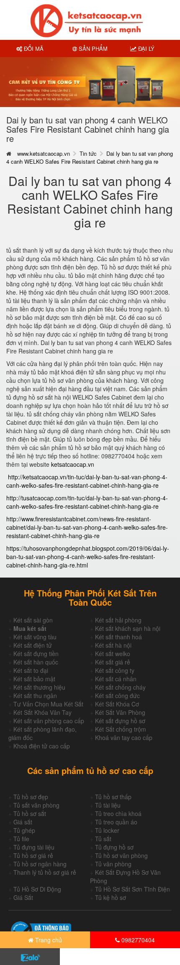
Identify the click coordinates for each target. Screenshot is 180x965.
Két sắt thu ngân (35, 695)
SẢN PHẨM (92, 48)
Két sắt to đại (30, 670)
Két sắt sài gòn (33, 620)
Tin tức (88, 153)
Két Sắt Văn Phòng (120, 712)
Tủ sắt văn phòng (36, 805)
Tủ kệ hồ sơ (110, 897)
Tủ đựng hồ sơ (114, 847)
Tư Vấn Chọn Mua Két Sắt (48, 704)
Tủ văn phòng (113, 864)
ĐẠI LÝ (145, 48)
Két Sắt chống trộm (120, 729)
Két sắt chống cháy (120, 687)
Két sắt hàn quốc (35, 662)
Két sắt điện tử (32, 645)
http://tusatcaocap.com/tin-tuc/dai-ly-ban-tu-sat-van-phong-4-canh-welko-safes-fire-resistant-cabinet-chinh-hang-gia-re (87, 502)
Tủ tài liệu (108, 805)
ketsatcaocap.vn (72, 464)
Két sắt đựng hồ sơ (120, 721)
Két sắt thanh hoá (118, 637)
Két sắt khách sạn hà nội (127, 628)
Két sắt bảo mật (34, 679)
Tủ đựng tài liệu (33, 847)
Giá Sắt (23, 897)
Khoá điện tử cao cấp (41, 746)
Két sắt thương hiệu (39, 687)
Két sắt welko (112, 653)
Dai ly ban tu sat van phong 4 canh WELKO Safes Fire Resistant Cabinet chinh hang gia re (89, 157)
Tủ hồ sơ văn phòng (121, 855)
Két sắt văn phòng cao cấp (48, 721)
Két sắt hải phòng (118, 620)
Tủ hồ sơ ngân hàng (40, 864)
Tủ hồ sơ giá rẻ (33, 855)
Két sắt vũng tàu (35, 637)
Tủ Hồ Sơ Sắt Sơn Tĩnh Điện (132, 889)
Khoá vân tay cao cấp (123, 737)
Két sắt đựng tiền (36, 653)
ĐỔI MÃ (33, 48)
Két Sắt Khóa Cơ (117, 704)
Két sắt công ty (114, 670)
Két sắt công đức (117, 695)
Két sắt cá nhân (115, 679)
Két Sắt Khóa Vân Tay (42, 712)
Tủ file (21, 838)
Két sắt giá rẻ (112, 662)
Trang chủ (47, 940)
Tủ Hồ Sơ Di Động (37, 889)
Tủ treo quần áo (116, 822)
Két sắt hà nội (113, 645)
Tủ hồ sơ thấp (113, 796)
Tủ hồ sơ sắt (29, 813)
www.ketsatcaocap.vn (43, 153)
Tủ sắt (103, 838)
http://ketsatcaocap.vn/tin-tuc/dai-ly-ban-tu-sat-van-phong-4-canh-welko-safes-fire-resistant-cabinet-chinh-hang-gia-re (86, 481)
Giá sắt (22, 822)
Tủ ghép (24, 830)
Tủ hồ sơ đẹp (30, 796)
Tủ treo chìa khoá (118, 813)
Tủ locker (107, 830)
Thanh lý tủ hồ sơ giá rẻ (44, 872)
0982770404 (137, 940)
